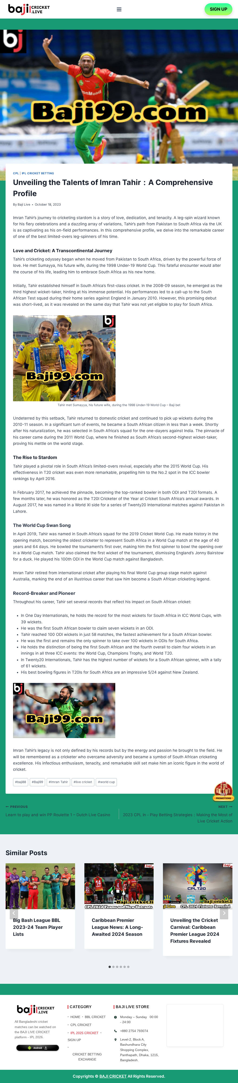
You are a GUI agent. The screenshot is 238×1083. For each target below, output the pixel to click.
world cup (106, 782)
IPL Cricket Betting (38, 173)
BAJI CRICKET (113, 1076)
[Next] (224, 913)
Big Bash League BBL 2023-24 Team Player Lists (38, 927)
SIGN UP (218, 9)
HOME (75, 1017)
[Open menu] (119, 9)
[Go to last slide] (14, 913)
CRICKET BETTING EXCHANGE (87, 1056)
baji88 (20, 782)
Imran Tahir (58, 782)
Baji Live (24, 204)
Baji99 (37, 782)
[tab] (110, 967)
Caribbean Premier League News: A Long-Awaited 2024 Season (117, 927)
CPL (16, 173)
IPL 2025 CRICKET (84, 1033)
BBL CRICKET (95, 1017)
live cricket (83, 782)
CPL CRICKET (81, 1025)
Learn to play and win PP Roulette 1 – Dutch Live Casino (58, 811)
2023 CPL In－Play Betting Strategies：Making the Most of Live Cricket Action (177, 814)
